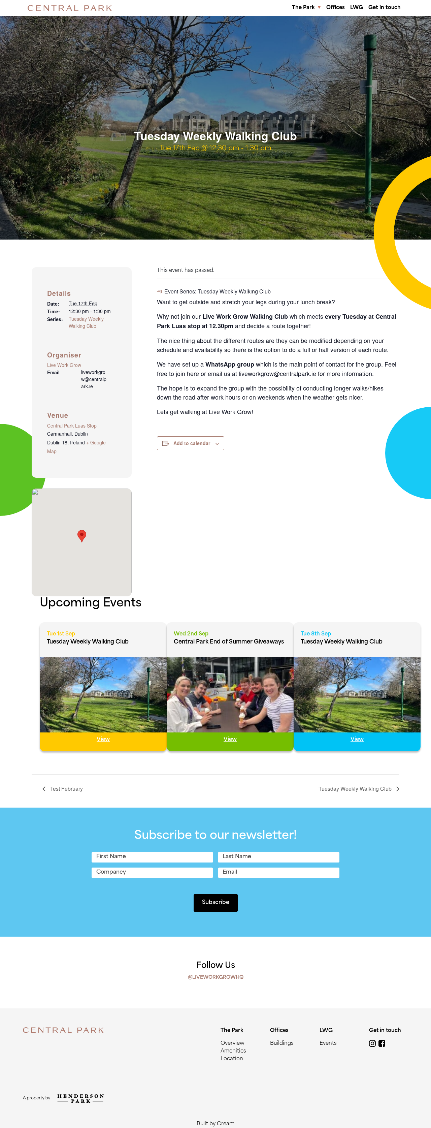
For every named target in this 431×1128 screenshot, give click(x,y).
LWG (356, 7)
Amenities (233, 1051)
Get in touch (384, 7)
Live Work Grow (64, 365)
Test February (66, 788)
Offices (335, 7)
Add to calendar (191, 443)
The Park (303, 7)
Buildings (282, 1043)
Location (232, 1059)
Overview (232, 1043)
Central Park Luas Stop (72, 425)
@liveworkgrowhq (215, 977)
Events (328, 1043)
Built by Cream (215, 1124)
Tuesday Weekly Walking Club (86, 322)
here (194, 373)
